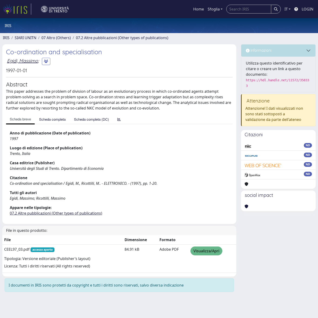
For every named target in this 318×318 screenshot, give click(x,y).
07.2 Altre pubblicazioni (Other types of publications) (122, 37)
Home (198, 9)
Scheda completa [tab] (52, 119)
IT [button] (286, 9)
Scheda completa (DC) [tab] (91, 119)
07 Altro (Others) (56, 37)
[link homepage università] (55, 9)
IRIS (6, 37)
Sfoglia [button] (214, 9)
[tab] (119, 119)
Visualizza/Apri (206, 250)
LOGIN (307, 9)
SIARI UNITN (25, 37)
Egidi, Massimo (22, 61)
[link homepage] (17, 9)
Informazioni (260, 50)
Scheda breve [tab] (20, 118)
